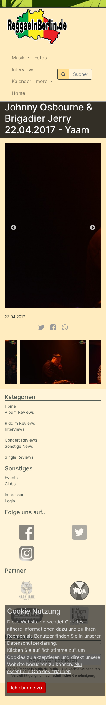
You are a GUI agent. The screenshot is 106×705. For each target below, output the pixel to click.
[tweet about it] (41, 327)
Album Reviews (19, 412)
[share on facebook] (53, 327)
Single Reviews (19, 457)
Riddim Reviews (20, 423)
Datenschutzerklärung (31, 643)
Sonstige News (19, 446)
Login (10, 501)
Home (18, 93)
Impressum (15, 494)
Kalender (21, 81)
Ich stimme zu (26, 688)
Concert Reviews (21, 440)
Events (11, 477)
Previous (13, 228)
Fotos (40, 58)
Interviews (23, 69)
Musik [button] (19, 58)
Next (92, 228)
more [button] (42, 81)
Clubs (10, 483)
